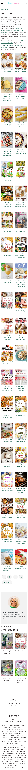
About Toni (14, 705)
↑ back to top (14, 694)
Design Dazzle (5, 9)
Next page (7, 582)
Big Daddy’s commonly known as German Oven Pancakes (12, 30)
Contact (14, 719)
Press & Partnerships (14, 721)
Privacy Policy (14, 703)
